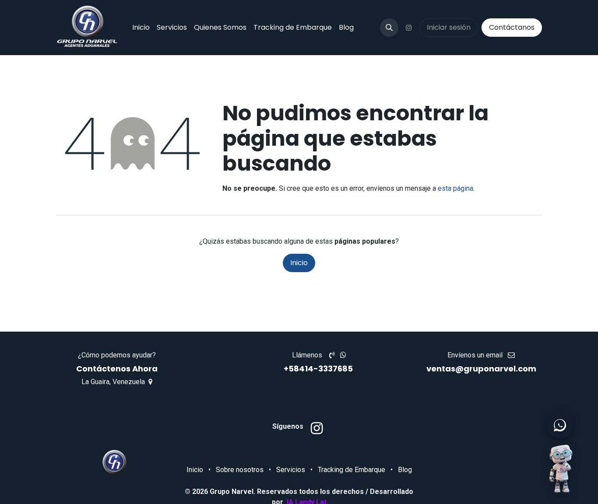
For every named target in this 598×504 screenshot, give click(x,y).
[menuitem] (141, 27)
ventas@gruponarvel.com (481, 368)
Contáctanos (512, 27)
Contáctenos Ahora (117, 368)
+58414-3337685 (319, 368)
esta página (455, 188)
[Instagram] (409, 28)
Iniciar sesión (449, 27)
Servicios (290, 470)
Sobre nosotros (240, 470)
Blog (405, 470)
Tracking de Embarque (351, 470)
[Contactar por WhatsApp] (560, 425)
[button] (389, 27)
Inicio (299, 263)
